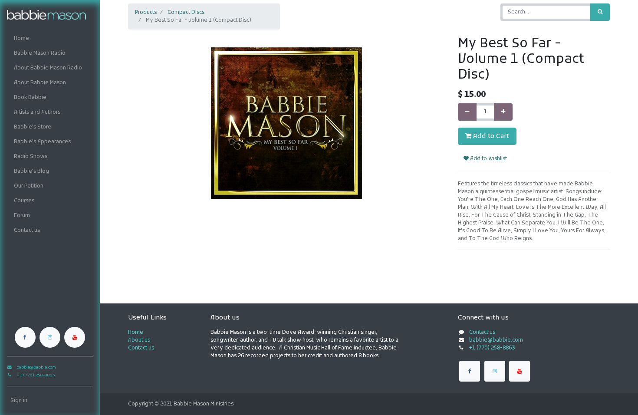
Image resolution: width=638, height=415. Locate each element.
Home (135, 332)
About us (139, 340)
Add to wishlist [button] (488, 158)
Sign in (18, 400)
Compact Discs (186, 12)
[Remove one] (467, 112)
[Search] (600, 12)
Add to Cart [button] (490, 136)
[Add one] (503, 112)
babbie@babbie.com (496, 340)
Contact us (141, 348)
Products (146, 12)
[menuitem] (50, 38)
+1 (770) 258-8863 (492, 348)
